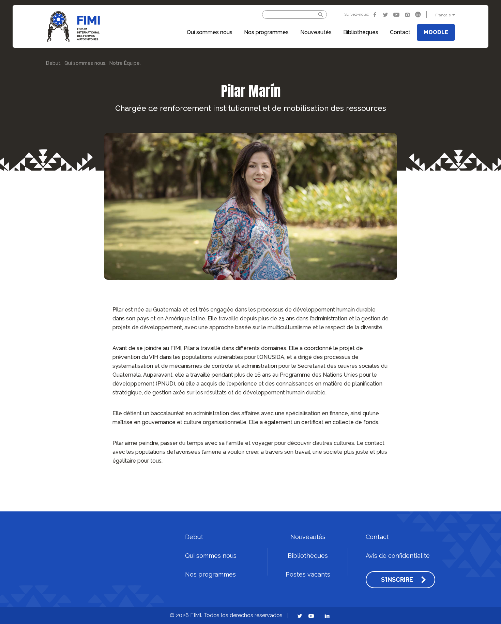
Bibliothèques (360, 32)
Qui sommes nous (209, 32)
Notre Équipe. (125, 63)
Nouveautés (316, 32)
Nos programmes (266, 32)
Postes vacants (308, 574)
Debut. (53, 63)
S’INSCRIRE (397, 579)
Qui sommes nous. (85, 63)
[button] (444, 15)
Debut (194, 537)
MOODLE (436, 32)
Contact (400, 32)
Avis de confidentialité (398, 555)
